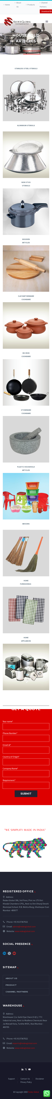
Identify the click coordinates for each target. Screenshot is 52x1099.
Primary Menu (46, 22)
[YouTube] (29, 1069)
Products (31, 4)
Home (7, 4)
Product (11, 985)
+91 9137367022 (20, 921)
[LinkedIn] (22, 1069)
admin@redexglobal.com (24, 926)
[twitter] (9, 954)
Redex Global (33, 1092)
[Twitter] (26, 1069)
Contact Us (25, 1079)
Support (11, 1079)
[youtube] (14, 954)
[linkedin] (4, 954)
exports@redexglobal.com (25, 1043)
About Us (18, 4)
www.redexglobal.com (25, 931)
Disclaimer (39, 1079)
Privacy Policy (26, 1082)
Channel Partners (43, 4)
